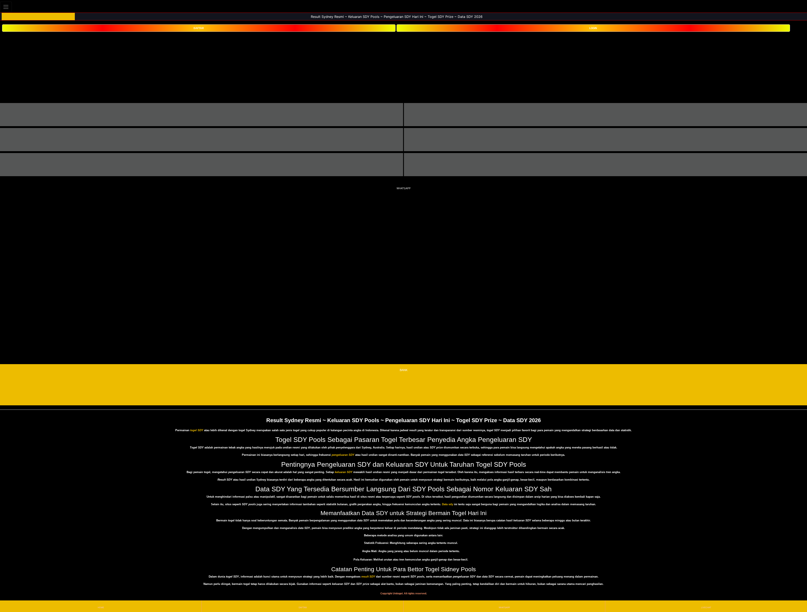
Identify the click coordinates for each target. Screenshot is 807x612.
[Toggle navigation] (6, 7)
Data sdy (447, 504)
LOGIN (593, 28)
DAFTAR (199, 28)
